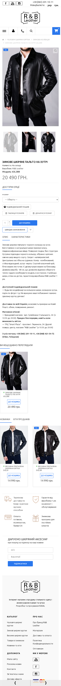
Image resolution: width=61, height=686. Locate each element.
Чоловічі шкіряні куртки (18, 40)
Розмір (5, 194)
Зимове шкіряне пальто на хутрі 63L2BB (11, 394)
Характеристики (20, 237)
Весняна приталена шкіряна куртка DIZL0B (46, 468)
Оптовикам (38, 649)
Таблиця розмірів (16, 213)
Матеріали (38, 631)
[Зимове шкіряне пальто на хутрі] (10, 142)
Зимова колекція (41, 40)
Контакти (11, 669)
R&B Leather (17, 169)
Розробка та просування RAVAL (30, 606)
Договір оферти (14, 679)
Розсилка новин (14, 664)
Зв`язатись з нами (15, 674)
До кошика (24, 223)
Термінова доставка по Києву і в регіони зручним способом (20, 504)
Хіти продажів (21, 419)
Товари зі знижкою (15, 641)
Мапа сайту (12, 659)
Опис (5, 237)
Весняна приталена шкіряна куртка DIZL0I (13, 468)
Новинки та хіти (14, 646)
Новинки (5, 419)
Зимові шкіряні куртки (17, 631)
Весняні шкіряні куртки (17, 636)
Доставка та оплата (42, 636)
